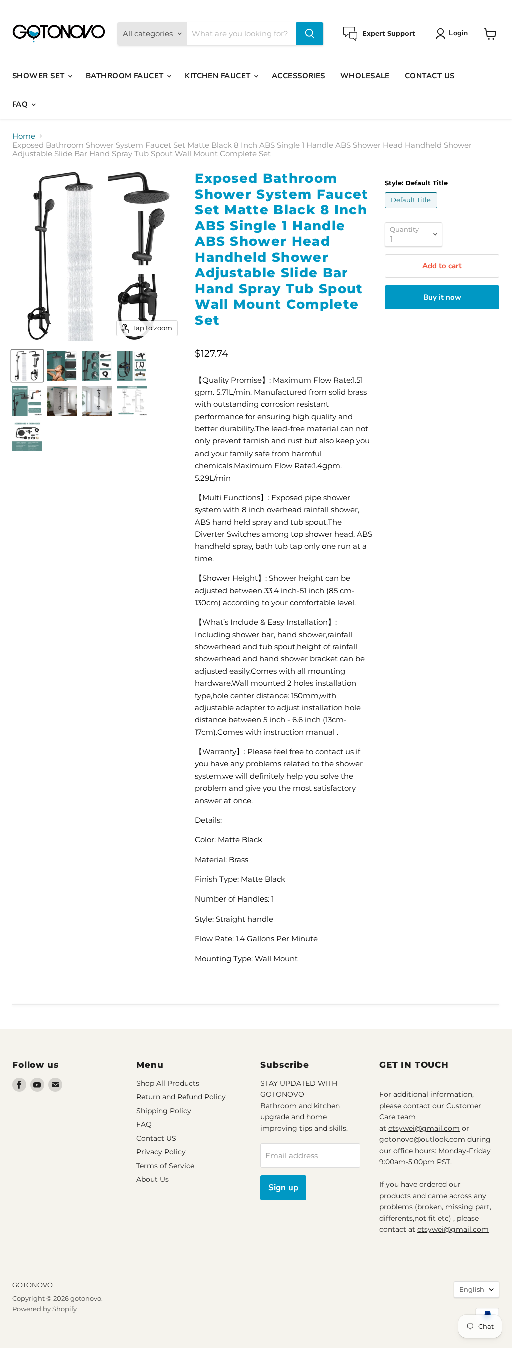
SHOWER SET (39, 76)
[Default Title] (412, 210)
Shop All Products (168, 1083)
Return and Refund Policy (181, 1096)
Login (458, 33)
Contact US (156, 1138)
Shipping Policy (164, 1110)
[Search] (310, 33)
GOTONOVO (32, 1285)
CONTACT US (430, 76)
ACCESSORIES (299, 76)
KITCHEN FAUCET (219, 76)
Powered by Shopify (44, 1309)
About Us (152, 1179)
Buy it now (443, 297)
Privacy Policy (161, 1151)
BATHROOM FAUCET (126, 76)
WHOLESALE (365, 76)
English (472, 1289)
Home (24, 136)
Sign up (283, 1187)
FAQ (21, 104)
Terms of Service (165, 1165)
